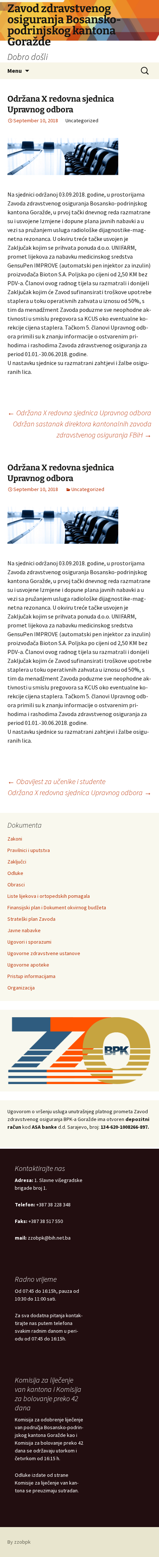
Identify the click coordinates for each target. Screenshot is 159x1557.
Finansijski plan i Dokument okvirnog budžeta (56, 907)
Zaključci (16, 861)
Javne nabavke (24, 930)
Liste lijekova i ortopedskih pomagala (48, 896)
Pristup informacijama (31, 976)
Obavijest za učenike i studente (56, 781)
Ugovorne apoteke (28, 964)
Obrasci (16, 884)
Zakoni (14, 838)
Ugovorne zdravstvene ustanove (43, 953)
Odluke (15, 873)
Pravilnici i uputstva (28, 850)
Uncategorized (87, 489)
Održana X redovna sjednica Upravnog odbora (79, 412)
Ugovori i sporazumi (29, 941)
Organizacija (21, 987)
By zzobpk (19, 1542)
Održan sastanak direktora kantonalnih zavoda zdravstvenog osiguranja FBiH (82, 429)
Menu (14, 70)
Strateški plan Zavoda (31, 919)
